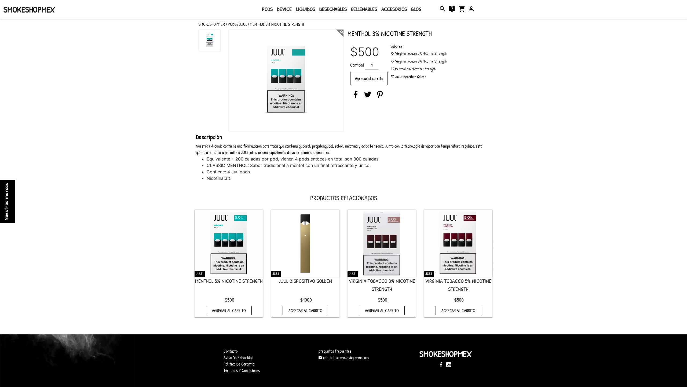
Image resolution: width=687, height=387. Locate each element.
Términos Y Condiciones (242, 370)
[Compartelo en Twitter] (367, 94)
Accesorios (394, 9)
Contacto (230, 351)
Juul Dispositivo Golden (305, 280)
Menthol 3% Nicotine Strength (277, 24)
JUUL (243, 24)
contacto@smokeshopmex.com (345, 357)
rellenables (364, 9)
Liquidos (305, 9)
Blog (416, 9)
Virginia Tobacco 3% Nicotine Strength (382, 285)
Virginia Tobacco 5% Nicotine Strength (458, 285)
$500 (229, 299)
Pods (267, 9)
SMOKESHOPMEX (212, 24)
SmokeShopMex (29, 9)
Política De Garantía (239, 364)
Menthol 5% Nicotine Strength (228, 280)
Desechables (333, 9)
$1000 (306, 299)
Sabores (396, 46)
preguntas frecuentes (335, 351)
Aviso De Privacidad (238, 357)
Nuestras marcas (6, 201)
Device (284, 9)
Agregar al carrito (369, 78)
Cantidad (357, 65)
